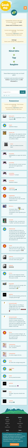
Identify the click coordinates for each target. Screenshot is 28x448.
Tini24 (10, 245)
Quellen (7, 421)
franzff (22, 73)
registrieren (16, 33)
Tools (20, 421)
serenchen (11, 153)
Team (20, 425)
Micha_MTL (11, 116)
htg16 (10, 125)
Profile (6, 95)
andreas (11, 256)
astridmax (11, 368)
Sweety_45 (11, 132)
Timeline (20, 427)
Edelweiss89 (12, 228)
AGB (7, 425)
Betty (10, 332)
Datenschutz (7, 427)
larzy (10, 391)
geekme (11, 294)
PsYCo (10, 273)
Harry (10, 361)
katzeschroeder (13, 303)
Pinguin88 (11, 283)
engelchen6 (12, 188)
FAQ (20, 419)
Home (4, 95)
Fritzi (11, 144)
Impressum (7, 423)
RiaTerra (11, 206)
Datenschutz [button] (20, 441)
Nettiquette (7, 419)
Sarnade (11, 219)
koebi (10, 375)
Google (22, 92)
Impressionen (20, 423)
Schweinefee (12, 344)
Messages (9, 95)
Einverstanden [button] (14, 444)
